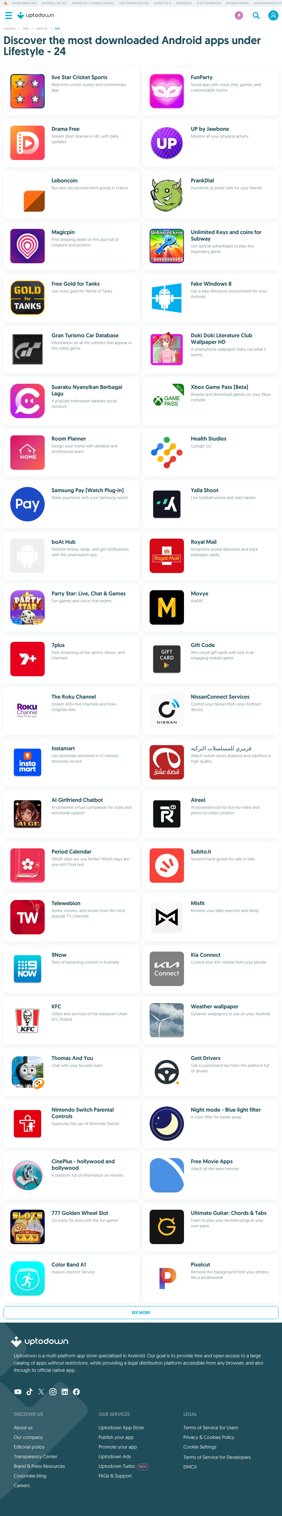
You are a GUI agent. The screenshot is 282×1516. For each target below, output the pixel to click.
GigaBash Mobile (237, 3)
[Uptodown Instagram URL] (53, 1392)
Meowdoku (184, 3)
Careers (22, 1485)
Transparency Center (35, 1456)
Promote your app (118, 1447)
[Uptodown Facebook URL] (76, 1392)
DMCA (190, 1467)
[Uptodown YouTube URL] (18, 1392)
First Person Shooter (134, 3)
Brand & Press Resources (39, 1466)
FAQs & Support (115, 1476)
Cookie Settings (199, 1447)
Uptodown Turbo (123, 1466)
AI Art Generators (208, 3)
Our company (28, 1437)
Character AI (162, 3)
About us (23, 1427)
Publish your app (116, 1437)
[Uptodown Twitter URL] (41, 1392)
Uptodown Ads (115, 1456)
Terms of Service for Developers (217, 1457)
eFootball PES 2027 (54, 3)
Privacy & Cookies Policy (208, 1437)
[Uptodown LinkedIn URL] (65, 1392)
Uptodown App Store (121, 1427)
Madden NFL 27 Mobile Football (93, 3)
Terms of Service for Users (210, 1427)
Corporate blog (30, 1476)
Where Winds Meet (24, 3)
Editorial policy (29, 1447)
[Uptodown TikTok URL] (29, 1392)
